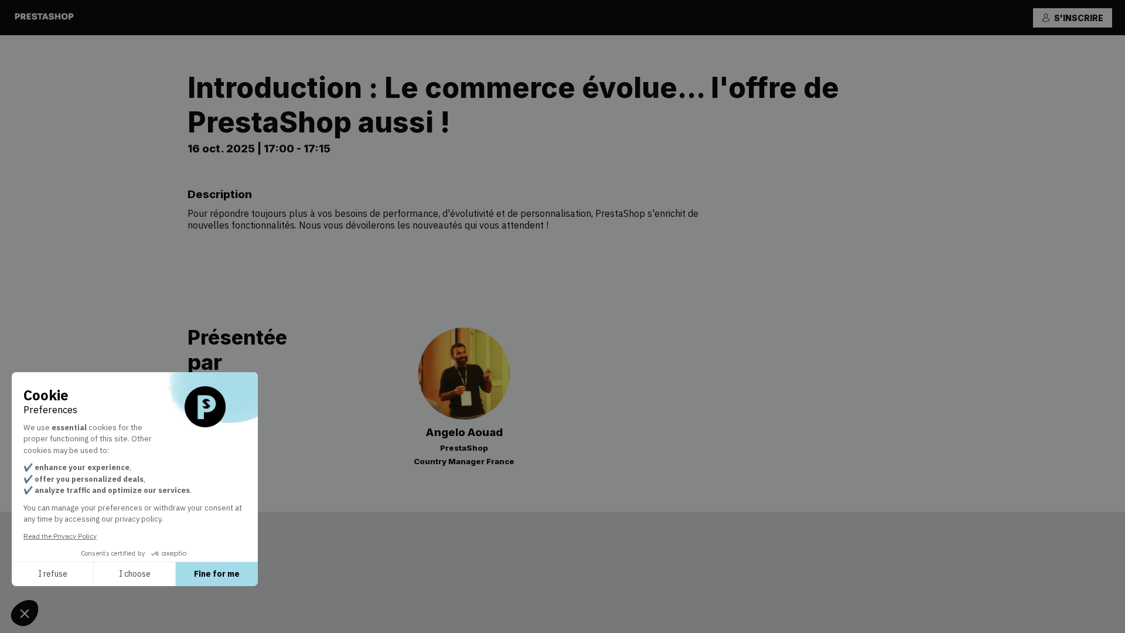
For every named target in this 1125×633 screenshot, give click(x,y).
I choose (135, 574)
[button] (1072, 18)
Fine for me (217, 574)
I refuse (52, 574)
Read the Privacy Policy (60, 536)
